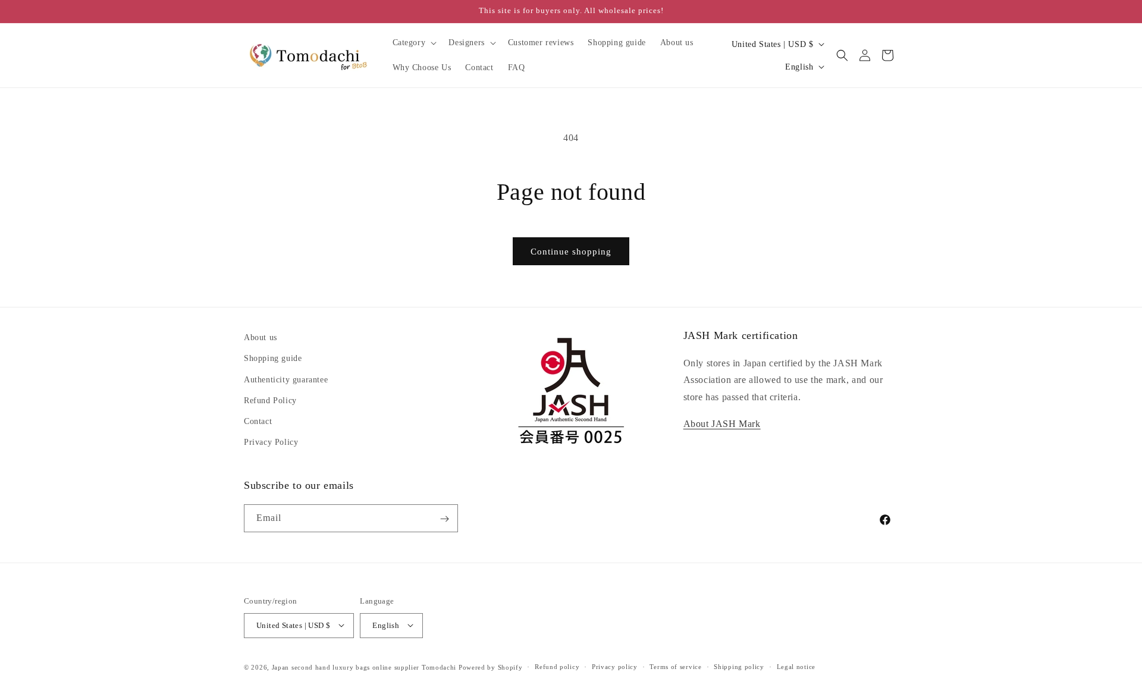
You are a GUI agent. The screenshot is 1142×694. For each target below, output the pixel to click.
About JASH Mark (722, 424)
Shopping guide (273, 358)
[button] (413, 42)
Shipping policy (739, 666)
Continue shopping (571, 251)
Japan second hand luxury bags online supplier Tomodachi (364, 666)
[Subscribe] (444, 519)
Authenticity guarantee (286, 379)
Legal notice (796, 666)
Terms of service (675, 666)
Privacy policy (615, 666)
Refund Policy (270, 400)
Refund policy (557, 666)
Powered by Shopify (491, 666)
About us (260, 337)
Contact (258, 421)
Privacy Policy (271, 442)
